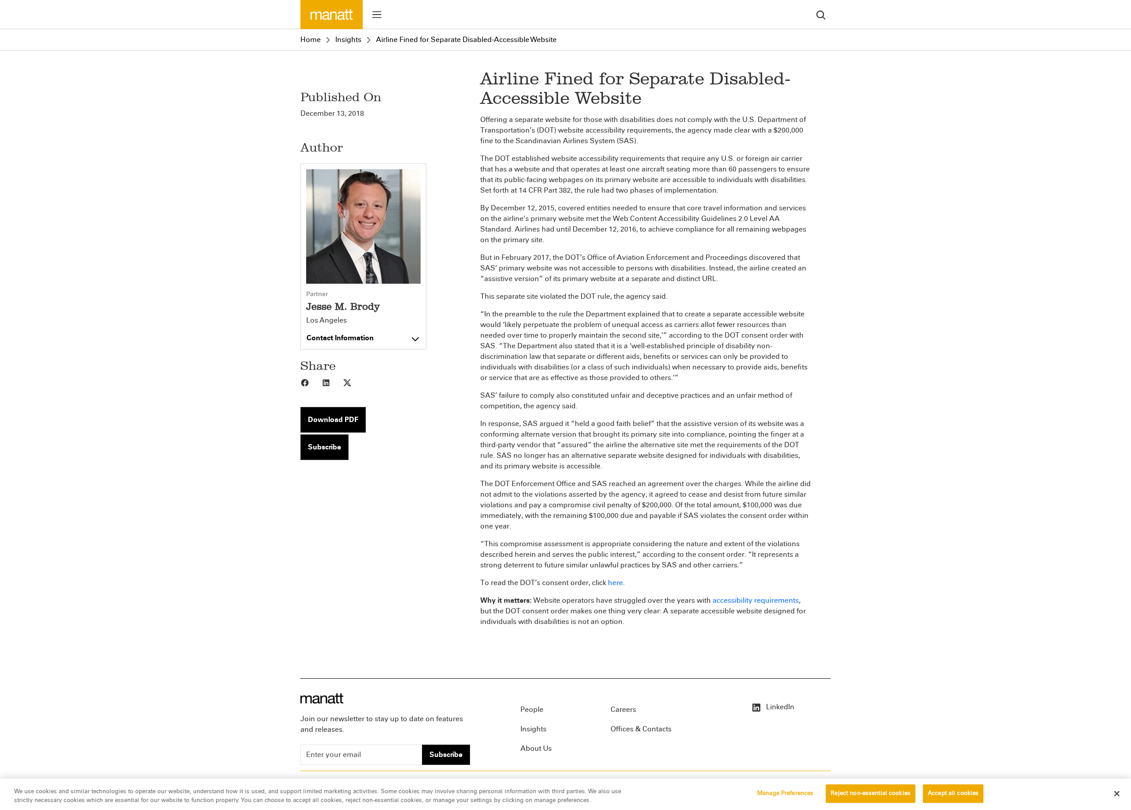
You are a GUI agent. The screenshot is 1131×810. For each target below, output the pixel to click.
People (531, 709)
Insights (348, 39)
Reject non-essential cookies (871, 793)
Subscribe (324, 447)
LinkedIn (779, 707)
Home (310, 39)
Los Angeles (326, 320)
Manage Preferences (785, 793)
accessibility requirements (756, 600)
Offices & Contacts (641, 729)
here (615, 582)
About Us (536, 748)
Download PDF (333, 419)
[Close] (1117, 793)
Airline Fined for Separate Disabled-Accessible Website (466, 39)
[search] (820, 14)
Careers (623, 709)
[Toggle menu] (376, 14)
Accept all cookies (953, 793)
